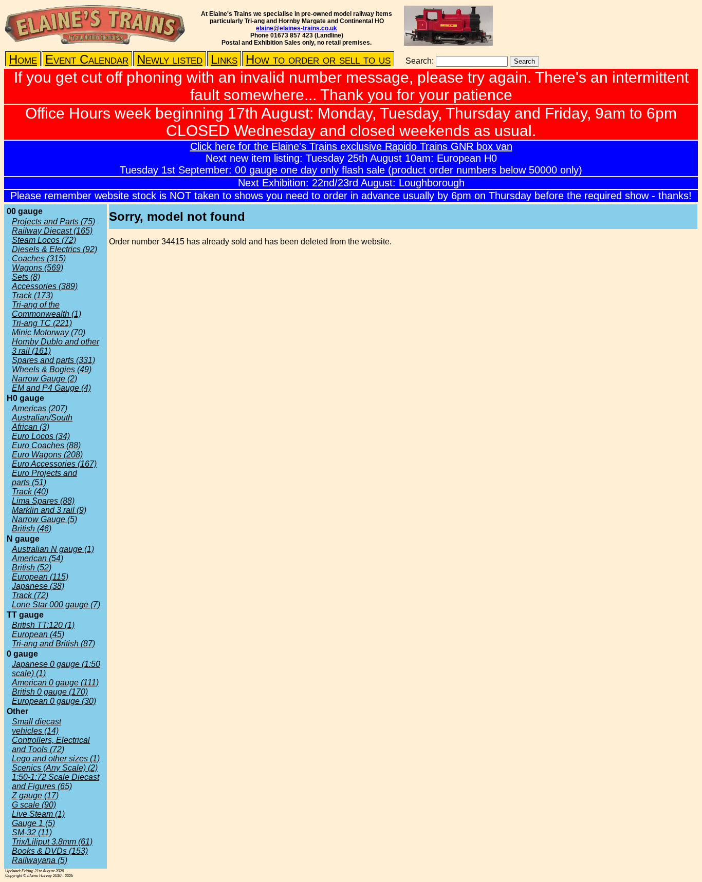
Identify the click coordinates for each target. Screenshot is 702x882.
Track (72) (30, 595)
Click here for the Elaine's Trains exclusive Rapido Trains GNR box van (351, 146)
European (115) (40, 576)
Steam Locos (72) (44, 240)
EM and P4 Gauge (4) (51, 388)
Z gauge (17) (35, 795)
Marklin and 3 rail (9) (49, 510)
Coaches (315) (39, 258)
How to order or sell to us (318, 59)
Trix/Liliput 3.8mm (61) (52, 841)
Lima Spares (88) (43, 500)
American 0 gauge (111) (55, 682)
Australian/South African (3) (42, 422)
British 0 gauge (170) (50, 691)
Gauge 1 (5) (33, 823)
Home (23, 59)
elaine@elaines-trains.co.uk (296, 28)
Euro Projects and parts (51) (44, 478)
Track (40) (30, 491)
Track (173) (32, 295)
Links (224, 59)
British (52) (31, 567)
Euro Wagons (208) (47, 454)
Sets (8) (26, 277)
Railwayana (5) (39, 860)
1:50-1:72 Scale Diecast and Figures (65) (55, 782)
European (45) (38, 634)
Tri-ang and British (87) (53, 643)
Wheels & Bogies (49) (51, 369)
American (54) (37, 558)
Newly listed (169, 59)
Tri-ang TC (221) (42, 323)
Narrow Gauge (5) (44, 519)
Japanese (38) (38, 586)
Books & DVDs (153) (50, 851)
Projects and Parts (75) (53, 221)
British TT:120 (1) (43, 625)
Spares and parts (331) (53, 360)
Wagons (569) (37, 267)
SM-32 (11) (32, 832)
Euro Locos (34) (41, 436)
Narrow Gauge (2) (44, 378)
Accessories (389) (45, 286)
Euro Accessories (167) (54, 463)
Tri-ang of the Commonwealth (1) (46, 309)
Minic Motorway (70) (48, 332)
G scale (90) (34, 804)
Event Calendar (86, 59)
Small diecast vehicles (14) (36, 726)
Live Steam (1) (38, 814)
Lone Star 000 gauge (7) (56, 604)
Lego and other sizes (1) (56, 758)
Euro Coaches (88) (46, 445)
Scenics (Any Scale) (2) (55, 767)
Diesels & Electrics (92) (54, 249)
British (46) (31, 528)
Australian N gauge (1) (53, 549)
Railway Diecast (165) (52, 230)
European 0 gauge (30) (54, 701)
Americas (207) (39, 408)
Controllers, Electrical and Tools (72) (51, 745)
